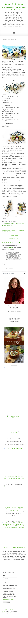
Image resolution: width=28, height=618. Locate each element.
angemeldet (10, 247)
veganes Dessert (8, 231)
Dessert (8, 230)
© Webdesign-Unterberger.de (12, 610)
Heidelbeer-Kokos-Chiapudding (17, 230)
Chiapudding (20, 228)
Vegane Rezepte (11, 228)
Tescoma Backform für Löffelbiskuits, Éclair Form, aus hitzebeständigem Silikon (14, 477)
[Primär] (14, 33)
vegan (3, 231)
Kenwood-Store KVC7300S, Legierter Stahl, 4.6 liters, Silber (14, 548)
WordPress (10, 613)
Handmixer (10, 225)
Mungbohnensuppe (14, 235)
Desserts (5, 228)
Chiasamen (4, 230)
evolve (3, 611)
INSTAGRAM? (14, 432)
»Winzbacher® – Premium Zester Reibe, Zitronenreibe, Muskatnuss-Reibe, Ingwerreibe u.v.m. (14, 509)
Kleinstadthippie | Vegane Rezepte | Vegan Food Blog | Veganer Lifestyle (14, 16)
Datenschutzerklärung (8, 599)
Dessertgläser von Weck (9, 223)
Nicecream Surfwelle (13, 238)
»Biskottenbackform (15, 443)
